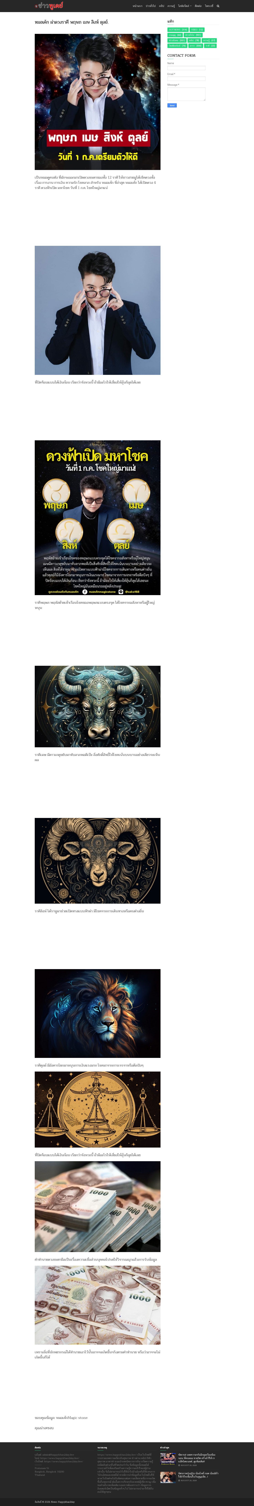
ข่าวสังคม (173, 40)
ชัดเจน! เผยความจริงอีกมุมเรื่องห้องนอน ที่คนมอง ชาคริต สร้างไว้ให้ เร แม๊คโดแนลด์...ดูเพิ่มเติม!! (196, 1458)
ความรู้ (171, 6)
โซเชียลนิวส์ (174, 46)
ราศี (207, 46)
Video (194, 29)
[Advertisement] (98, 216)
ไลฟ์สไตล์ (183, 6)
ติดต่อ (198, 6)
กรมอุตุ (172, 35)
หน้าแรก (137, 6)
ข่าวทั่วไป (151, 6)
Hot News (174, 29)
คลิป (161, 6)
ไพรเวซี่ (209, 6)
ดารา (192, 46)
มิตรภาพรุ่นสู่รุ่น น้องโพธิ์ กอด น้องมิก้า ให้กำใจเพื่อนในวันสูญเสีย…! (198, 1475)
